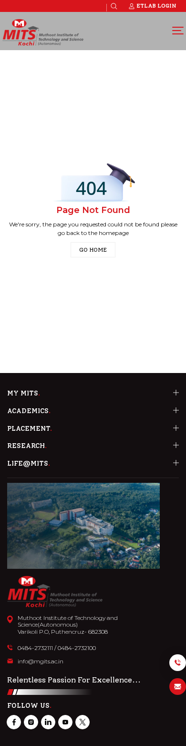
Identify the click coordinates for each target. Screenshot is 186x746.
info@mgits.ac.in (40, 661)
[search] (114, 6)
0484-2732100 (77, 648)
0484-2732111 (35, 648)
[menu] (178, 30)
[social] (14, 722)
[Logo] (42, 32)
